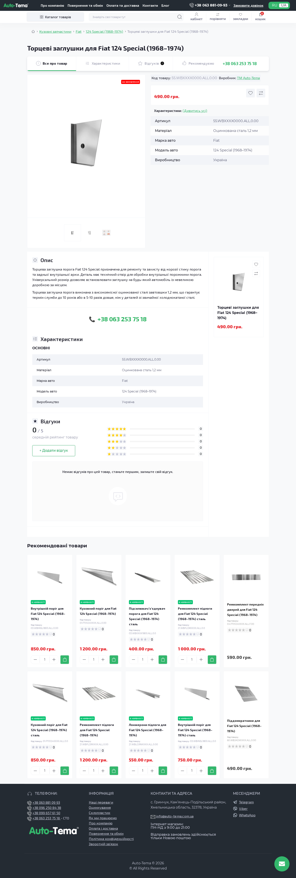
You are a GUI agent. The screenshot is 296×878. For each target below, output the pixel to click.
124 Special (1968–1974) (104, 31)
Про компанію (52, 5)
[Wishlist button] (250, 93)
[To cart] (64, 659)
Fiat (78, 31)
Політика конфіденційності (111, 839)
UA (283, 5)
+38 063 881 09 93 (46, 802)
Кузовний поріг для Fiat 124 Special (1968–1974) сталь (49, 730)
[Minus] (35, 659)
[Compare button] (261, 93)
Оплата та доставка (122, 5)
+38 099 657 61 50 (46, 813)
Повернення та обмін (85, 5)
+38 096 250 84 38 (47, 808)
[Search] (180, 17)
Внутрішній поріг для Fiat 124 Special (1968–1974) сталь (195, 730)
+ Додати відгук (53, 450)
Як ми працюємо (103, 818)
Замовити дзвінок (248, 5)
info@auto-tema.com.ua (175, 816)
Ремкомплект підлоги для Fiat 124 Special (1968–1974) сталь (195, 614)
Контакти (150, 5)
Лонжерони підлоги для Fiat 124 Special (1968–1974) (147, 730)
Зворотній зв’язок (103, 844)
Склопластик (99, 813)
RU (274, 5)
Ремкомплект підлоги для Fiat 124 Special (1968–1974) (97, 730)
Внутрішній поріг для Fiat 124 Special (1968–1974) (48, 614)
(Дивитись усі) (195, 110)
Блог (165, 5)
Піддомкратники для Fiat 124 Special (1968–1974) (244, 726)
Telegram (246, 802)
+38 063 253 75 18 (240, 63)
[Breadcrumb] (33, 31)
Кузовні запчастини (55, 31)
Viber (243, 808)
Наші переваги (101, 802)
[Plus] (54, 659)
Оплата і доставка (103, 828)
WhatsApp (247, 815)
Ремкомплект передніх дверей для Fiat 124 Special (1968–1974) (245, 609)
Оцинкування (100, 807)
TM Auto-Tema (248, 78)
